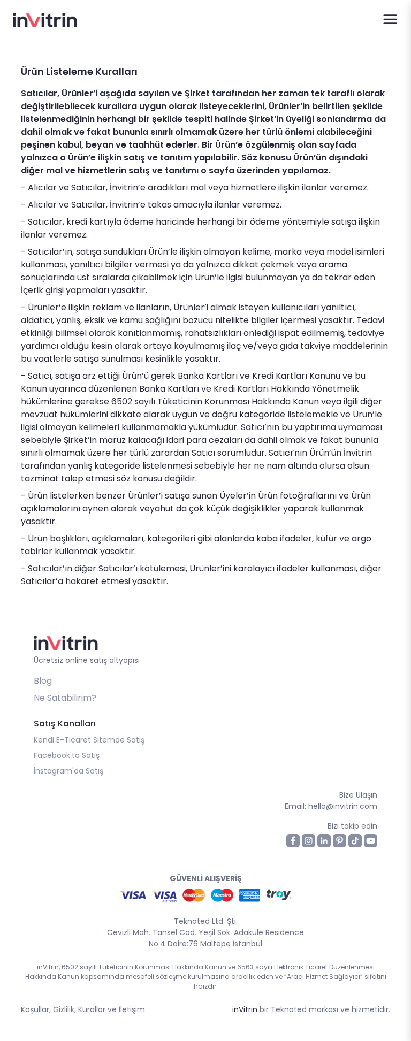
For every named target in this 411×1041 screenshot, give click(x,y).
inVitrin (244, 1009)
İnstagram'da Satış (68, 771)
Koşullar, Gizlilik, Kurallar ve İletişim (83, 1009)
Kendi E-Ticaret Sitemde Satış (89, 739)
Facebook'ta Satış (67, 755)
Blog (43, 681)
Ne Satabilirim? (65, 698)
